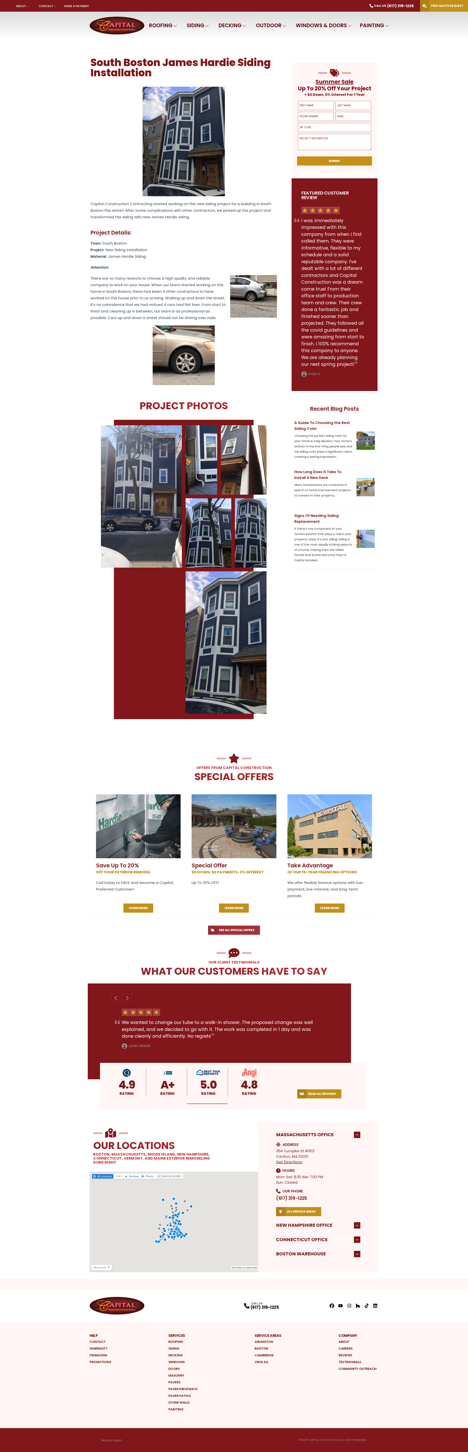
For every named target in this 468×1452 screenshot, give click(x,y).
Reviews (345, 1355)
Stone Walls (179, 1402)
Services (176, 1335)
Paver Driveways (183, 1389)
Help (94, 1335)
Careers (346, 1348)
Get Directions (289, 1162)
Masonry (176, 1375)
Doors (174, 1368)
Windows (176, 1362)
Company (348, 1335)
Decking (229, 25)
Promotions (100, 1362)
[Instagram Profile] (349, 1305)
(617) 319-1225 (291, 1198)
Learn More (138, 908)
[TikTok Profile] (366, 1305)
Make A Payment (76, 6)
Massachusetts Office (305, 1134)
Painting (372, 25)
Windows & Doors (321, 25)
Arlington (264, 1341)
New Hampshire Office (304, 1225)
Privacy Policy (111, 1440)
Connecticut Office (302, 1239)
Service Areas (268, 1335)
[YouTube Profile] (340, 1305)
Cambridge (264, 1355)
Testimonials (350, 1362)
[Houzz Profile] (358, 1305)
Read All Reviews (322, 1094)
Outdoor (269, 25)
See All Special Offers (236, 930)
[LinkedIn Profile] (375, 1305)
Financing (98, 1355)
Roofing (160, 25)
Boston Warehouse (301, 1254)
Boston (261, 1348)
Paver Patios (179, 1395)
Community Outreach (358, 1368)
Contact (46, 6)
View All (261, 1362)
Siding (195, 25)
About (21, 6)
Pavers (174, 1382)
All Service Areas (301, 1211)
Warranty (98, 1348)
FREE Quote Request (447, 6)
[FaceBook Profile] (332, 1305)
